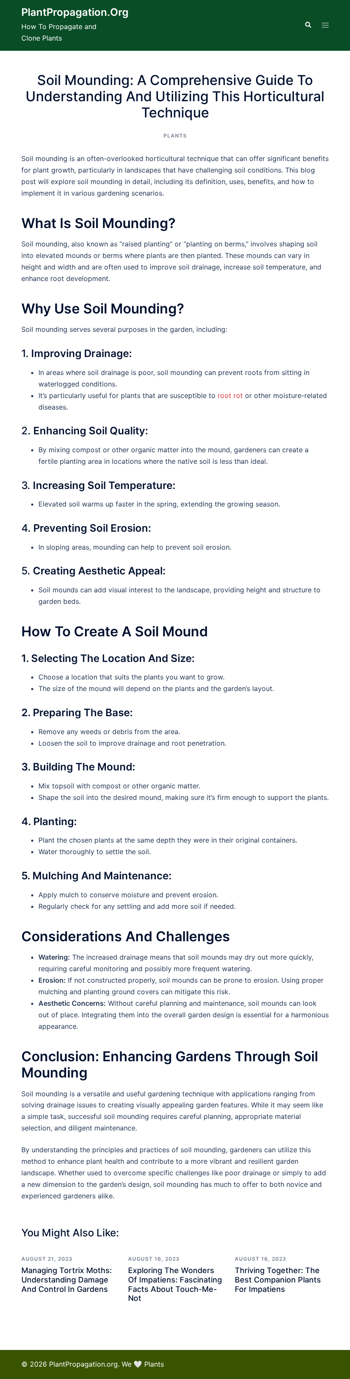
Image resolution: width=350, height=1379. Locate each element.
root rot (230, 395)
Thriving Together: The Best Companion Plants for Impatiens (278, 1279)
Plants (175, 135)
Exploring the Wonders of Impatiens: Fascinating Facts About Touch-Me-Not (175, 1284)
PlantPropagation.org (74, 12)
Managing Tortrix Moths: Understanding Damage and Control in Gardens (66, 1279)
